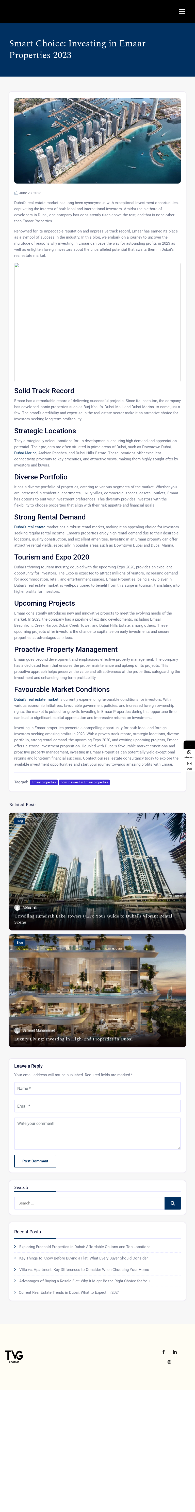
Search (172, 1203)
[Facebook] (163, 1352)
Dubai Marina (25, 453)
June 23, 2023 (30, 193)
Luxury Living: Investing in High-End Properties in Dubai (73, 1039)
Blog (20, 821)
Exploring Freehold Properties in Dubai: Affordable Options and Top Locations (85, 1247)
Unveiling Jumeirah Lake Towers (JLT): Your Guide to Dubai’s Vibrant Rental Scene (93, 919)
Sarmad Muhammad (39, 1030)
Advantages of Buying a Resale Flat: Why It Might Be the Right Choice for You (84, 1281)
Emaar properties (44, 782)
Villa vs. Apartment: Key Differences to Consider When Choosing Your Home (84, 1269)
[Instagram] (169, 1362)
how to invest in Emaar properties (84, 782)
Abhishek (30, 907)
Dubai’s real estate (30, 527)
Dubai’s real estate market (36, 699)
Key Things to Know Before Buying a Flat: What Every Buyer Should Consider (83, 1258)
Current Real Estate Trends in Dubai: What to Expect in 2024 (69, 1292)
